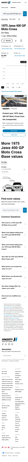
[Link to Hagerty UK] (8, 447)
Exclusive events (19, 383)
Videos (3, 425)
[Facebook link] (2, 344)
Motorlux (17, 407)
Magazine (17, 381)
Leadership (17, 419)
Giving (16, 431)
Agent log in (4, 407)
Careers (17, 423)
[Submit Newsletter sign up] (25, 356)
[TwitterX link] (5, 344)
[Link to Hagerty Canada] (6, 447)
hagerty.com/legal (14, 318)
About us (17, 417)
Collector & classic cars (7, 381)
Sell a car (4, 417)
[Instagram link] (9, 344)
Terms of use (15, 455)
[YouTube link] (12, 344)
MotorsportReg (5, 439)
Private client (5, 393)
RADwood (17, 409)
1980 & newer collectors (7, 379)
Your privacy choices (9, 452)
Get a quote (14, 130)
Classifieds (4, 415)
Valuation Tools (16, 2)
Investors (17, 429)
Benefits (17, 377)
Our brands (17, 421)
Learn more (14, 134)
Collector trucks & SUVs (7, 383)
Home (16, 415)
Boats (3, 391)
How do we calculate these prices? (12, 91)
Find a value (4, 7)
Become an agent (6, 405)
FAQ (16, 437)
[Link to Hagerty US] (3, 447)
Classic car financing (6, 397)
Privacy (17, 439)
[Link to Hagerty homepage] (9, 340)
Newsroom (17, 425)
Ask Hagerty (18, 375)
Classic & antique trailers (7, 385)
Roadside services (19, 389)
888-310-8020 (18, 391)
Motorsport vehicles (6, 389)
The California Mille (19, 401)
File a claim (4, 373)
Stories (3, 427)
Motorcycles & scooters (7, 387)
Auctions (4, 413)
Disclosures (4, 455)
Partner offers (18, 379)
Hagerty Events (18, 397)
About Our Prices (8, 307)
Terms (16, 441)
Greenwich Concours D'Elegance (20, 404)
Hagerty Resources (6, 437)
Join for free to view (7, 48)
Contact (17, 427)
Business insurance (6, 395)
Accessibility (17, 452)
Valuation (17, 373)
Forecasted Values (8, 315)
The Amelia (17, 399)
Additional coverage (6, 399)
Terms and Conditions (14, 360)
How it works (5, 419)
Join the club (18, 371)
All (2, 429)
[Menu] (25, 2)
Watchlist (13, 7)
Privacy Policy (5, 360)
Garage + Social (5, 435)
